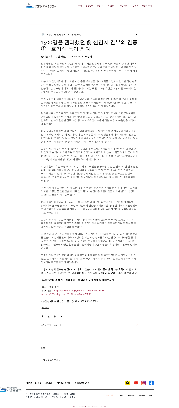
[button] (28, 383)
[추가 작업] (136, 34)
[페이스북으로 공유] (42, 316)
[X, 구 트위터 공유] (48, 316)
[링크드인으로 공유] (55, 316)
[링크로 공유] (61, 316)
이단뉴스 (45, 307)
